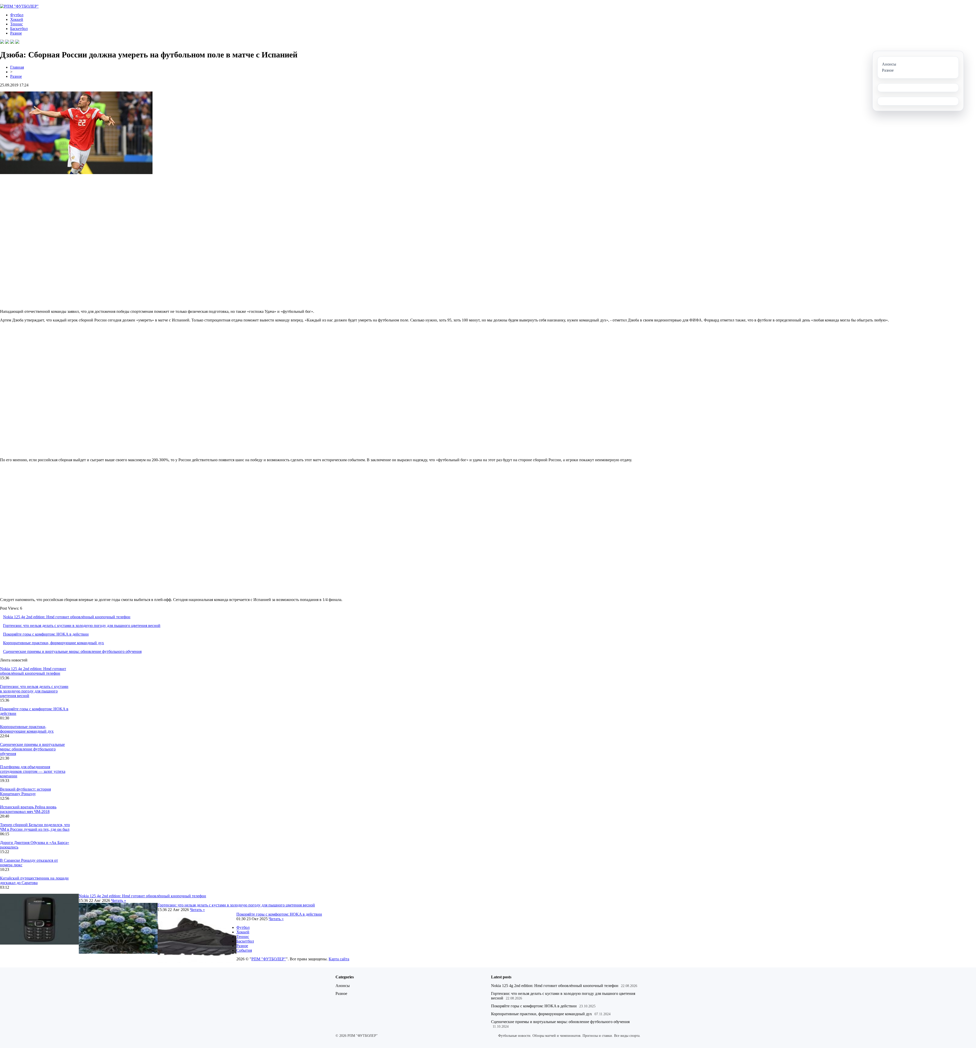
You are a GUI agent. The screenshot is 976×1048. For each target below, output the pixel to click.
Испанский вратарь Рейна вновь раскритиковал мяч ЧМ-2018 (28, 809)
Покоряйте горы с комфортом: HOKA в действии (46, 634)
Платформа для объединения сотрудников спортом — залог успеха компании (32, 771)
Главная (17, 67)
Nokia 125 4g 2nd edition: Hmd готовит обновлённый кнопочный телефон (66, 617)
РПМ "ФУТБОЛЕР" (268, 959)
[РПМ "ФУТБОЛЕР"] (19, 6)
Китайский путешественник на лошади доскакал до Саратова (34, 880)
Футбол (16, 15)
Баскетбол (19, 28)
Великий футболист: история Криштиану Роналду (25, 791)
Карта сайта (339, 959)
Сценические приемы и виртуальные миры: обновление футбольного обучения (72, 651)
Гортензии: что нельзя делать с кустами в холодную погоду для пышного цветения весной (81, 625)
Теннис (16, 24)
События (244, 950)
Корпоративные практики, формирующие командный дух (53, 643)
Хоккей (16, 19)
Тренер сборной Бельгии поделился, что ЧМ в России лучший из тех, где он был (35, 827)
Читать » (118, 900)
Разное (16, 33)
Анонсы (343, 985)
